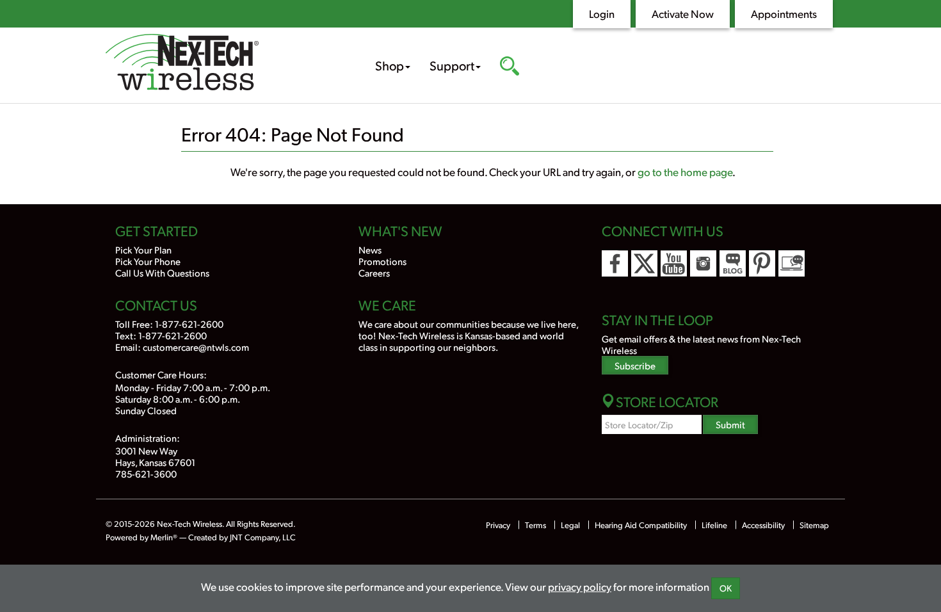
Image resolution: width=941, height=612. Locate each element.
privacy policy (579, 586)
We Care (387, 305)
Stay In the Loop (657, 319)
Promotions (382, 261)
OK (726, 588)
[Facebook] (615, 263)
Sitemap (814, 525)
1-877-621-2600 (189, 324)
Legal (570, 525)
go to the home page (685, 172)
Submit (730, 424)
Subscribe (635, 365)
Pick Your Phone (148, 261)
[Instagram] (703, 263)
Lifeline (714, 525)
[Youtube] (674, 263)
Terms (535, 525)
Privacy (498, 525)
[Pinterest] (762, 263)
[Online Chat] (791, 263)
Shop (389, 65)
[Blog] (733, 263)
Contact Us (156, 305)
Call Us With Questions (162, 272)
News (370, 249)
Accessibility (763, 525)
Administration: (147, 437)
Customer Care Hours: (161, 374)
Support (452, 65)
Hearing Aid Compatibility (642, 525)
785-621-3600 (146, 473)
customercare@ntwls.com (196, 347)
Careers (374, 272)
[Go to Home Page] (221, 64)
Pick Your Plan (143, 249)
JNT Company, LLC (263, 537)
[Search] (509, 67)
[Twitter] (644, 263)
